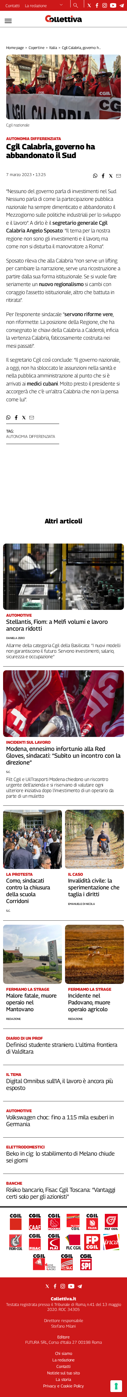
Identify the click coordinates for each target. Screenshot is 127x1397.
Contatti (13, 5)
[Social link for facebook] (97, 5)
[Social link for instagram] (104, 5)
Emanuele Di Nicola (81, 904)
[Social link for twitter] (89, 5)
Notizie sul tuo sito (63, 1372)
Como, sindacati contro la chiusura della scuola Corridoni (28, 890)
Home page (15, 47)
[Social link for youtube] (113, 5)
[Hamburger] (8, 20)
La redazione (36, 5)
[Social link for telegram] (121, 5)
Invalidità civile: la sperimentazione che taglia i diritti (94, 887)
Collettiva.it (63, 1298)
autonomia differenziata (30, 436)
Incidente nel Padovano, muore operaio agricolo (89, 1002)
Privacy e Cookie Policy (63, 1385)
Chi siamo (63, 1353)
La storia (63, 1379)
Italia (53, 47)
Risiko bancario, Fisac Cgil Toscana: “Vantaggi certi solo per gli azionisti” (60, 1193)
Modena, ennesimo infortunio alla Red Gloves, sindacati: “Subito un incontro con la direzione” (63, 755)
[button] (95, 176)
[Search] (75, 6)
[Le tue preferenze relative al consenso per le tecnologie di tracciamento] (116, 1386)
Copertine (36, 47)
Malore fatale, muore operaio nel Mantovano (31, 1002)
